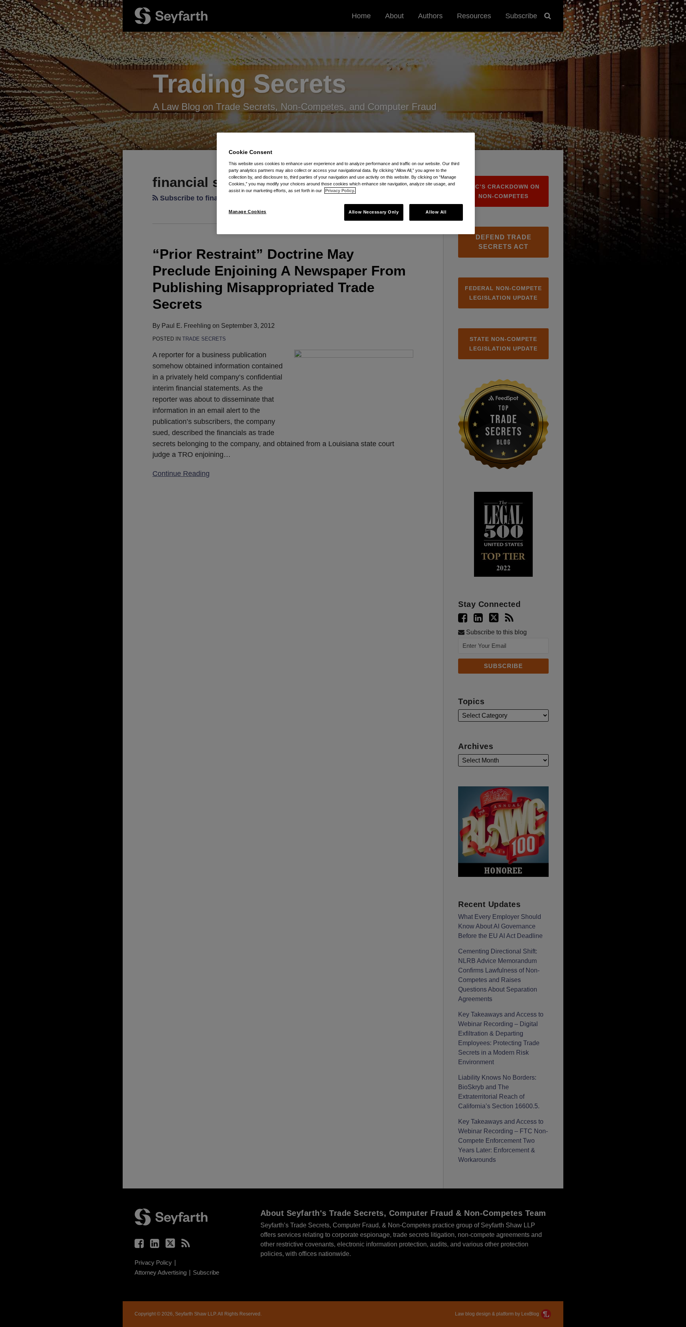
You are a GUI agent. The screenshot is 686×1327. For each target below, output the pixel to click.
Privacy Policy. (340, 190)
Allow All (436, 212)
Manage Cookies (247, 211)
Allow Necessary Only (374, 212)
